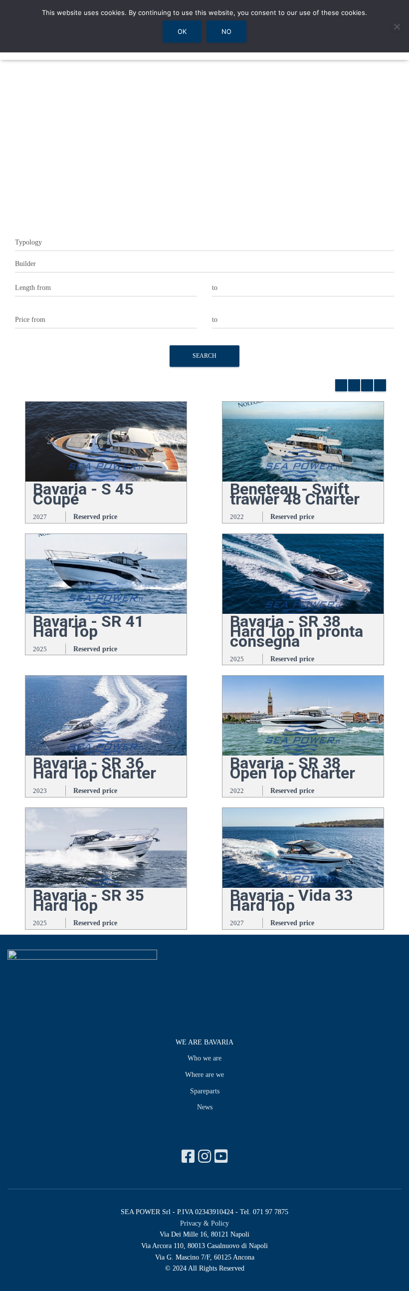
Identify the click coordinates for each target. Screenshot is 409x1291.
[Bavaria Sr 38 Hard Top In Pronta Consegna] (303, 573)
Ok (182, 31)
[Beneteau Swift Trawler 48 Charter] (303, 441)
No (226, 31)
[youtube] (220, 1156)
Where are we (204, 1074)
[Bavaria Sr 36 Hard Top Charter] (106, 715)
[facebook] (190, 1156)
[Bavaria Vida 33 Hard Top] (303, 847)
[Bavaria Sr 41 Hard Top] (106, 573)
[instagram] (206, 1156)
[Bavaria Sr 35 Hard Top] (106, 847)
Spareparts (204, 1091)
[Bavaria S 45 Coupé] (106, 441)
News (204, 1107)
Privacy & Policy (204, 1223)
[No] (397, 26)
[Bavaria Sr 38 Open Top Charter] (303, 715)
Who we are (204, 1058)
